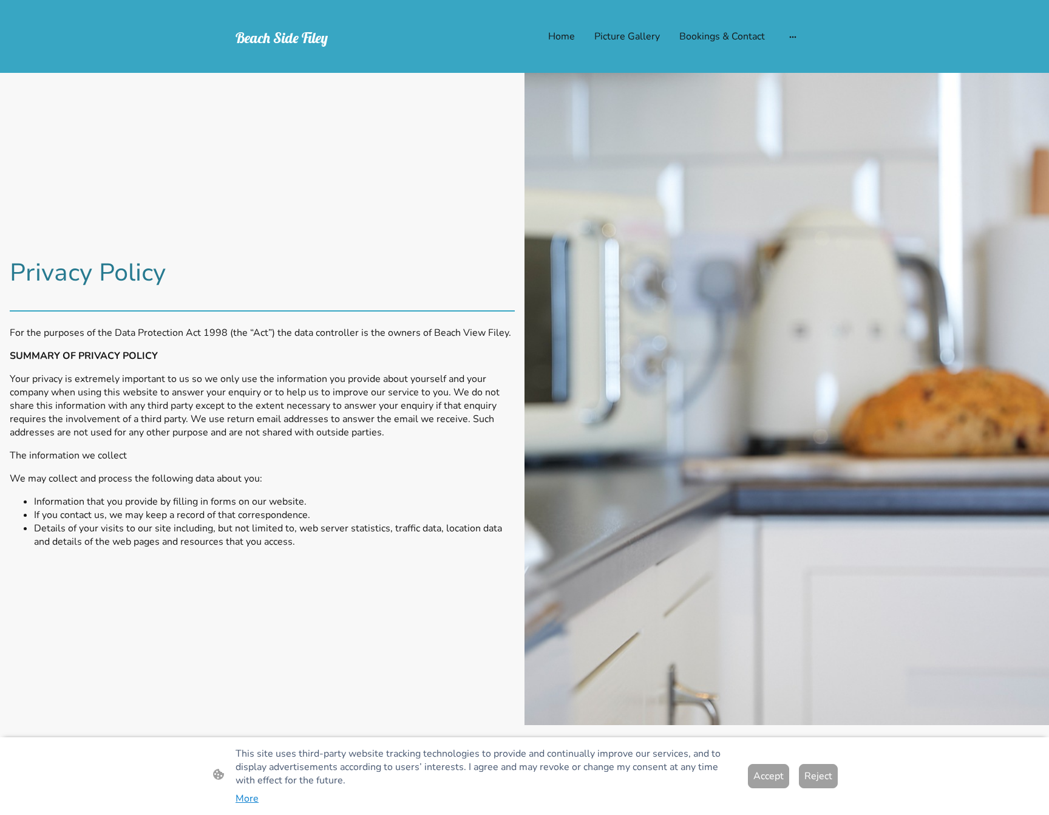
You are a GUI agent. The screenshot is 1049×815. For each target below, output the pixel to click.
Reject (818, 776)
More (247, 798)
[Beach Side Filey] (330, 63)
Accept (768, 776)
